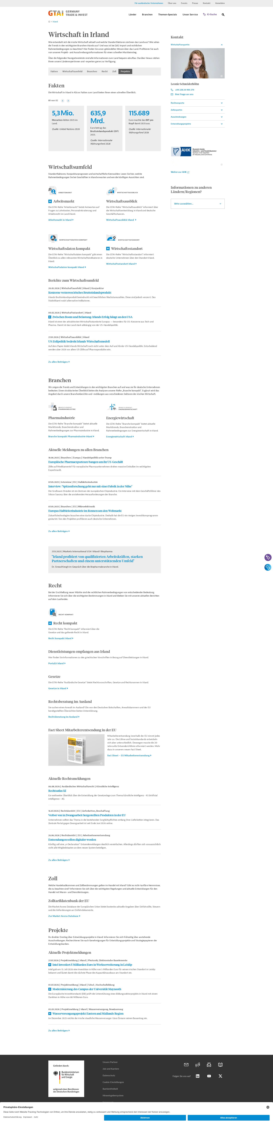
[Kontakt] (186, 1064)
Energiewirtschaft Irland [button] (119, 436)
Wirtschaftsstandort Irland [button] (120, 263)
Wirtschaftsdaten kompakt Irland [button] (66, 267)
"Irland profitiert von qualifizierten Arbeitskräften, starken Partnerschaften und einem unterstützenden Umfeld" (97, 558)
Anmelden (220, 3)
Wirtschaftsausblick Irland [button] (120, 220)
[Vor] (68, 100)
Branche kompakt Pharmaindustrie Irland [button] (70, 436)
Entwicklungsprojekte (181, 124)
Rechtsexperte (177, 103)
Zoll (114, 71)
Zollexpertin (176, 110)
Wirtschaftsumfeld (72, 71)
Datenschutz (109, 1075)
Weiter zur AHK (179, 172)
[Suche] (223, 15)
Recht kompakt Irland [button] (60, 638)
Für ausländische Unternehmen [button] (149, 3)
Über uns (172, 3)
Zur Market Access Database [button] (63, 916)
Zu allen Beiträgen (58, 362)
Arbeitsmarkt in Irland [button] (60, 220)
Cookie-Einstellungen (113, 1082)
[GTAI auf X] (220, 1076)
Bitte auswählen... (183, 203)
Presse (195, 3)
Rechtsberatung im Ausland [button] (63, 716)
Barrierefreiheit (110, 1089)
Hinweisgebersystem (113, 1095)
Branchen (92, 71)
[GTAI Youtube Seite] (209, 1076)
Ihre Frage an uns (184, 94)
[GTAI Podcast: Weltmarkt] (197, 1064)
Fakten (54, 71)
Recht (105, 71)
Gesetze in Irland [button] (57, 688)
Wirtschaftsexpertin (180, 44)
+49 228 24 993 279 (184, 89)
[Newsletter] (209, 1064)
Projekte (125, 71)
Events (184, 3)
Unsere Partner (110, 1062)
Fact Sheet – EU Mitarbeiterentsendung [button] (128, 755)
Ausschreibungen (178, 117)
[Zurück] (62, 100)
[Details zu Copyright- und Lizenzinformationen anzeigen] (101, 763)
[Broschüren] (220, 1064)
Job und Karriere (111, 1069)
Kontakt (206, 3)
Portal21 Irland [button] (56, 663)
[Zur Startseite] (67, 15)
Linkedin (197, 1076)
